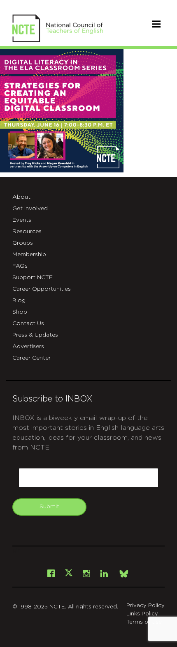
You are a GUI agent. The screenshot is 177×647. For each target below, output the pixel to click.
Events (21, 220)
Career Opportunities (41, 289)
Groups (22, 243)
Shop (19, 312)
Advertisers (28, 346)
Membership (29, 254)
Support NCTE (32, 277)
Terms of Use (144, 622)
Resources (27, 231)
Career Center (31, 358)
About (21, 197)
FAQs (20, 266)
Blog (19, 300)
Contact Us (28, 323)
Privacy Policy (145, 605)
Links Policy (142, 614)
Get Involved (30, 208)
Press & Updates (35, 335)
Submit (49, 506)
